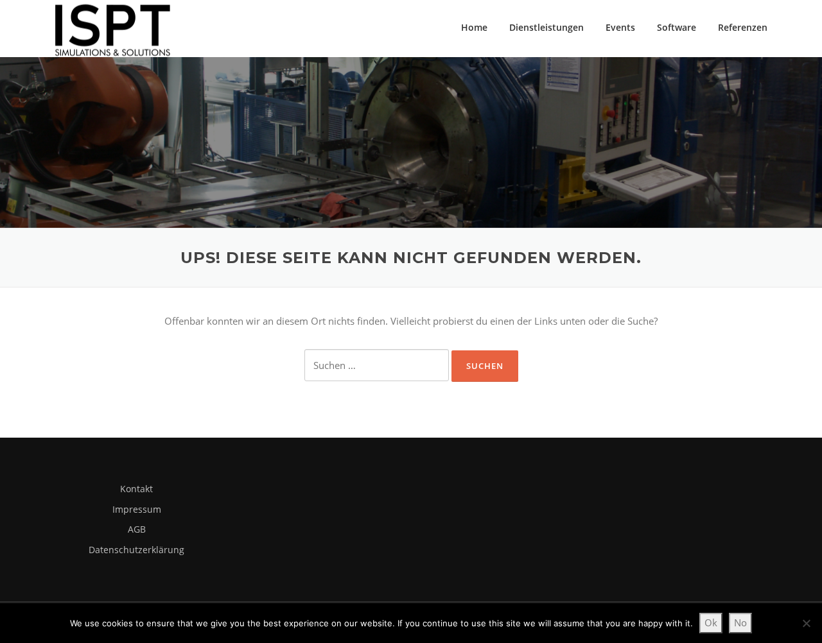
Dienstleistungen (546, 27)
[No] (806, 623)
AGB (137, 529)
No (740, 622)
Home (474, 27)
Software (676, 27)
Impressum (136, 509)
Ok (710, 622)
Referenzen (742, 27)
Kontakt (136, 489)
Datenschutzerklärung (136, 550)
